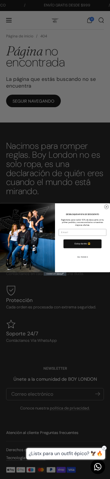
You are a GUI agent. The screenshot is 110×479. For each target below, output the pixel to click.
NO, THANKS (82, 257)
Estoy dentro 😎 (82, 244)
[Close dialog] (107, 207)
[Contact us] (97, 466)
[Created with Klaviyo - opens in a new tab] (55, 274)
